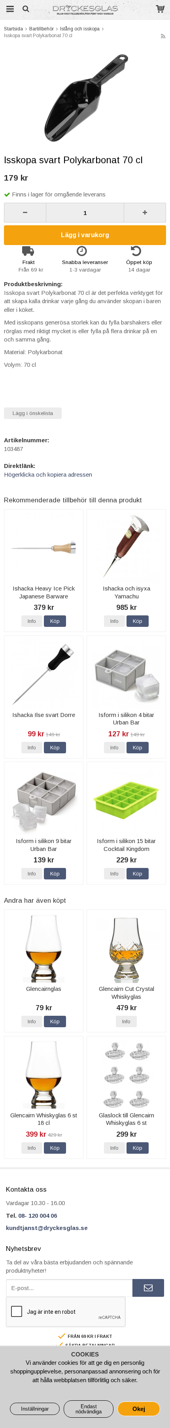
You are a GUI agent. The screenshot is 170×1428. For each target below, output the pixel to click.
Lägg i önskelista (33, 413)
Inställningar (35, 1409)
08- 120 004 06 (37, 1215)
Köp (55, 621)
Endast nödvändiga (89, 1409)
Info (32, 621)
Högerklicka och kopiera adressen (48, 474)
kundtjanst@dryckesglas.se (47, 1227)
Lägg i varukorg (85, 235)
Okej (138, 1408)
